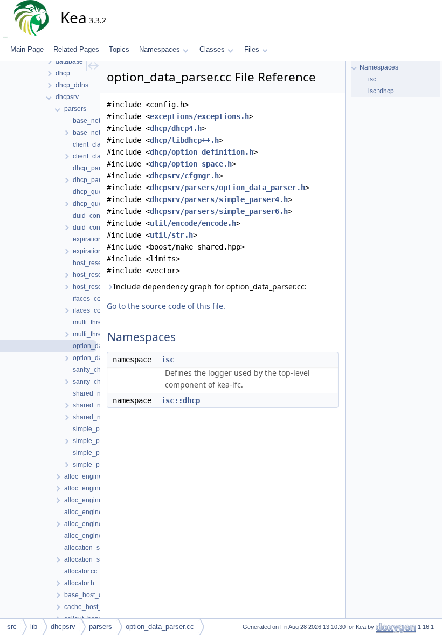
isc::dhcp (180, 400)
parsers (100, 627)
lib (33, 627)
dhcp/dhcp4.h (176, 128)
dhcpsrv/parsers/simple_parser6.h (219, 211)
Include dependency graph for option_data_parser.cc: (210, 286)
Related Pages (76, 49)
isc (167, 359)
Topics (119, 49)
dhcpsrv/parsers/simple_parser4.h (219, 199)
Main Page (27, 49)
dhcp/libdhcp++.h (184, 140)
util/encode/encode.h (193, 223)
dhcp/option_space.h (191, 164)
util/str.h (171, 235)
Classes (212, 49)
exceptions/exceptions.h (199, 116)
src (12, 627)
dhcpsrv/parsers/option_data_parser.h (227, 187)
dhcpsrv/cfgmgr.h (184, 175)
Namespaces (159, 49)
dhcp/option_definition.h (201, 152)
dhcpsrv (63, 627)
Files (251, 49)
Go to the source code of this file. (166, 306)
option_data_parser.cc (160, 627)
